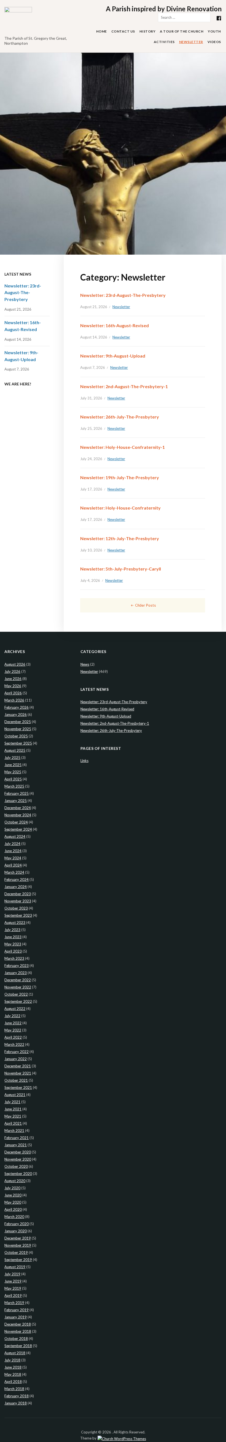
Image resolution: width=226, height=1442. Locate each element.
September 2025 (18, 743)
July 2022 (12, 1016)
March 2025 (14, 786)
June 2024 (12, 851)
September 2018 (18, 1346)
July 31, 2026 (91, 398)
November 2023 (17, 901)
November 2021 (17, 1073)
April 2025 (13, 779)
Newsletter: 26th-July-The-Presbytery (119, 416)
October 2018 (16, 1338)
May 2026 (12, 686)
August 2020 (14, 1181)
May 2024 (12, 858)
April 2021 (13, 1123)
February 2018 (16, 1396)
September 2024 (18, 829)
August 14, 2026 (93, 337)
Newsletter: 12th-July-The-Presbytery (119, 538)
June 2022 (12, 1023)
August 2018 (14, 1353)
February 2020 (16, 1224)
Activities (164, 42)
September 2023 (18, 915)
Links (84, 760)
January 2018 (15, 1403)
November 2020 (17, 1159)
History (147, 31)
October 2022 (16, 994)
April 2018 (13, 1381)
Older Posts (145, 605)
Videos (214, 42)
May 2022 (12, 1030)
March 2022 (14, 1044)
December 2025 (17, 721)
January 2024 (15, 886)
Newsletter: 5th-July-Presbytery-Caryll (120, 568)
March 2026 (14, 700)
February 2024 (16, 879)
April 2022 (13, 1037)
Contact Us (123, 31)
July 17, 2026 (91, 489)
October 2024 (16, 822)
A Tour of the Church (181, 31)
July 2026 (12, 671)
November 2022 (17, 987)
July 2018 (12, 1360)
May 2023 (12, 944)
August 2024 (14, 836)
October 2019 (16, 1252)
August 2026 (14, 664)
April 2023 (13, 951)
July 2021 (12, 1102)
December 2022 (17, 980)
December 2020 (17, 1152)
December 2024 (17, 808)
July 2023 (12, 929)
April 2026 (13, 693)
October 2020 (16, 1166)
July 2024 (12, 843)
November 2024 (17, 815)
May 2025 (12, 772)
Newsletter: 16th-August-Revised (114, 325)
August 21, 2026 (93, 307)
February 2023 (16, 965)
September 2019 (18, 1259)
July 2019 (12, 1274)
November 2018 (17, 1331)
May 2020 (12, 1202)
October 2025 (16, 736)
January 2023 (15, 973)
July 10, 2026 (91, 550)
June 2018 (12, 1367)
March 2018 (14, 1389)
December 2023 (17, 894)
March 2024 (14, 872)
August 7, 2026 (92, 367)
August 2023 (14, 922)
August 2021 (14, 1094)
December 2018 (17, 1324)
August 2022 (14, 1008)
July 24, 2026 (91, 459)
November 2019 (17, 1245)
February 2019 (16, 1310)
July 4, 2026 (90, 580)
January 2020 (15, 1231)
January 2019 (15, 1317)
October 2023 (16, 908)
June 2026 (12, 678)
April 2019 (13, 1295)
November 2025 (17, 729)
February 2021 (16, 1138)
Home (101, 31)
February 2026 (16, 707)
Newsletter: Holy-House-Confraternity (120, 507)
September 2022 (18, 1001)
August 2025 (14, 750)
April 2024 (13, 865)
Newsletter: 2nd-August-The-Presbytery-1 (124, 386)
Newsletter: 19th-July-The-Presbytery (119, 477)
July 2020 (12, 1188)
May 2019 (12, 1288)
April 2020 (13, 1209)
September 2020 (18, 1173)
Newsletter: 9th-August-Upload (112, 355)
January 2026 (15, 714)
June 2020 (12, 1195)
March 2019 (14, 1302)
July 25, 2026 (91, 428)
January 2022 (15, 1059)
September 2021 (18, 1087)
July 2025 (12, 757)
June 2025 (12, 765)
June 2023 (12, 937)
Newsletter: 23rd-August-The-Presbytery (123, 295)
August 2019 (14, 1267)
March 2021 (14, 1130)
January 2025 (15, 800)
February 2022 (16, 1051)
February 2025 (16, 793)
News (84, 664)
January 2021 (15, 1145)
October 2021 (16, 1080)
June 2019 (12, 1281)
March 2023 (14, 958)
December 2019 (17, 1238)
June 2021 (12, 1109)
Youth (214, 31)
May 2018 (12, 1374)
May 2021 (12, 1116)
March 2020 (14, 1216)
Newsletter (191, 42)
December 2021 (17, 1066)
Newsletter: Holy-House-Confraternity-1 (122, 447)
